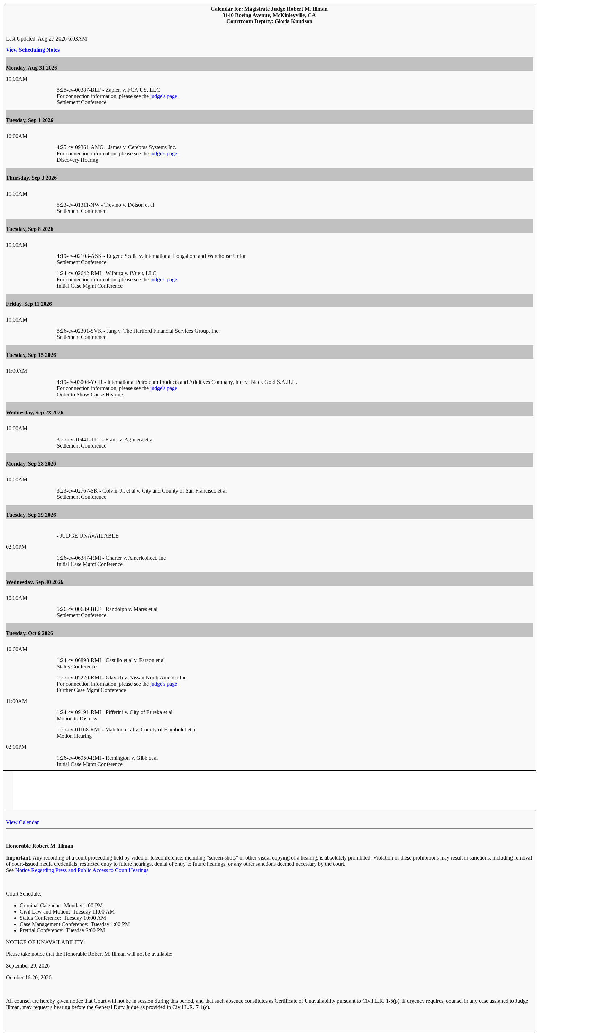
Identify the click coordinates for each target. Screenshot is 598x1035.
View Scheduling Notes (33, 50)
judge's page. (164, 96)
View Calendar (22, 822)
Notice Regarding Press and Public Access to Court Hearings (81, 870)
